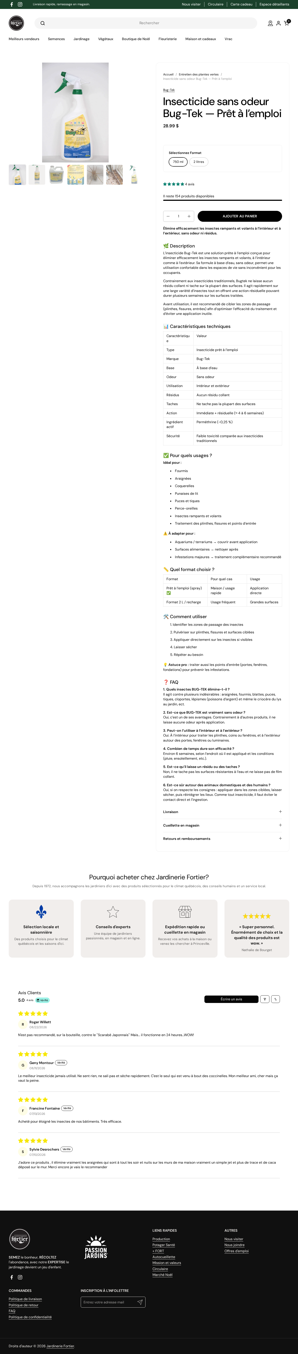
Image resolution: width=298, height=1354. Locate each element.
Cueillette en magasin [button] (181, 825)
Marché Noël (162, 1274)
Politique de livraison (25, 1299)
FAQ (12, 1311)
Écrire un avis (231, 999)
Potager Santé (163, 1245)
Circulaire (160, 1269)
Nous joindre (234, 1245)
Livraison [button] (170, 812)
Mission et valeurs (166, 1262)
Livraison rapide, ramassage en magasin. (61, 4)
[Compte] (278, 23)
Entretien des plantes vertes (199, 74)
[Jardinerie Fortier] (16, 23)
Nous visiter (233, 1239)
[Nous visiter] (270, 23)
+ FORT (158, 1251)
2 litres (199, 162)
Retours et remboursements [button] (186, 838)
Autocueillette (163, 1257)
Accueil (168, 74)
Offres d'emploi (236, 1251)
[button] (174, 184)
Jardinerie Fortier (60, 1346)
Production (161, 1239)
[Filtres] (264, 999)
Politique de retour (23, 1305)
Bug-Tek (169, 90)
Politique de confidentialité (30, 1317)
